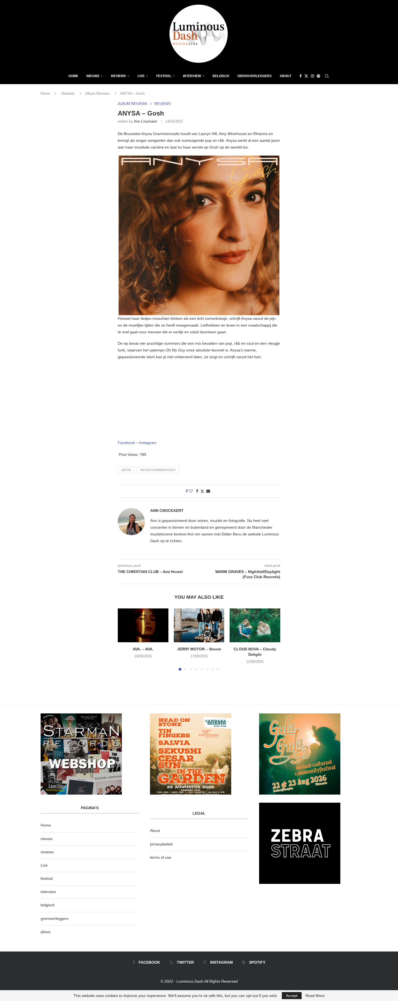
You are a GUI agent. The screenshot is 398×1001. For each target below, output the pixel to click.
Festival (163, 76)
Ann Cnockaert (145, 121)
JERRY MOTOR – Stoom (199, 649)
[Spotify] (318, 76)
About (285, 76)
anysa (126, 470)
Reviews (118, 76)
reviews (47, 852)
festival (47, 878)
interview (48, 892)
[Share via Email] (208, 491)
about (45, 932)
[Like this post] (191, 491)
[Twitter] (306, 76)
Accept (292, 995)
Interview (192, 76)
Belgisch (221, 76)
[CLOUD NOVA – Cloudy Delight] (255, 625)
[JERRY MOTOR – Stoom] (199, 625)
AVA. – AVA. (143, 649)
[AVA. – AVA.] (143, 625)
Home (73, 76)
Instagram (147, 442)
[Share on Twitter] (202, 491)
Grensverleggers (254, 76)
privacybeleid (161, 844)
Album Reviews (97, 93)
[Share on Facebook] (197, 491)
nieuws (92, 76)
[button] (125, 639)
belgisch (48, 905)
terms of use (160, 857)
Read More (315, 995)
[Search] (327, 76)
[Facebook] (300, 76)
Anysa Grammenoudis (157, 470)
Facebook (126, 442)
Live (141, 76)
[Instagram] (312, 76)
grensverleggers (54, 918)
